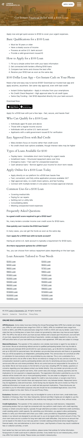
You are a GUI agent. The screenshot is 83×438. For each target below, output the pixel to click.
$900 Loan (46, 272)
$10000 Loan (12, 292)
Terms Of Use (23, 314)
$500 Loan (46, 265)
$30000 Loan (12, 299)
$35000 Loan (47, 299)
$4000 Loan (12, 282)
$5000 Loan (47, 282)
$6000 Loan (12, 285)
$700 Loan (46, 268)
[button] (68, 4)
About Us (5, 314)
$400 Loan (11, 265)
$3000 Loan (47, 278)
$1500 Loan (46, 275)
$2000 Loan (12, 278)
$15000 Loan (47, 292)
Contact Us (13, 314)
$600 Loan (11, 268)
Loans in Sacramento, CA (13, 4)
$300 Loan (46, 261)
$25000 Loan (47, 295)
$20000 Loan (12, 295)
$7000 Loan (47, 285)
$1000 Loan (12, 275)
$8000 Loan (12, 289)
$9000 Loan (47, 289)
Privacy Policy (33, 314)
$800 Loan (11, 272)
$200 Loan (11, 261)
